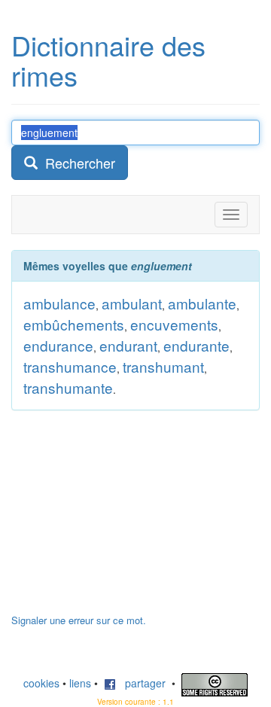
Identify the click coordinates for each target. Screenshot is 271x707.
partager (141, 682)
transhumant (163, 366)
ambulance (59, 303)
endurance (58, 345)
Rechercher (76, 162)
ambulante (202, 303)
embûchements (73, 324)
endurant (128, 345)
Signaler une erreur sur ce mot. (78, 620)
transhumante (68, 387)
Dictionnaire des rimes (108, 60)
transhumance (70, 366)
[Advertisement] (124, 519)
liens (80, 682)
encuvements (174, 324)
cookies (41, 682)
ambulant (132, 303)
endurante (196, 345)
